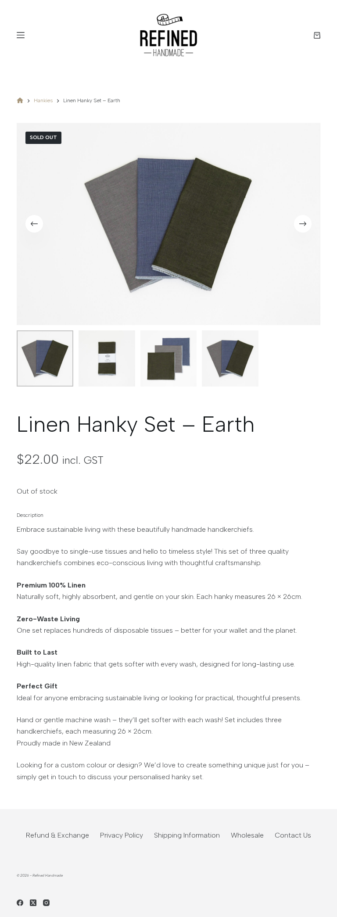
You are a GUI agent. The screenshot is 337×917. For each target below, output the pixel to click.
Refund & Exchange (57, 835)
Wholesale (247, 835)
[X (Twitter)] (33, 902)
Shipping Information (187, 835)
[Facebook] (20, 902)
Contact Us (293, 835)
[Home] (20, 101)
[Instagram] (46, 902)
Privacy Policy (121, 835)
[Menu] (21, 35)
